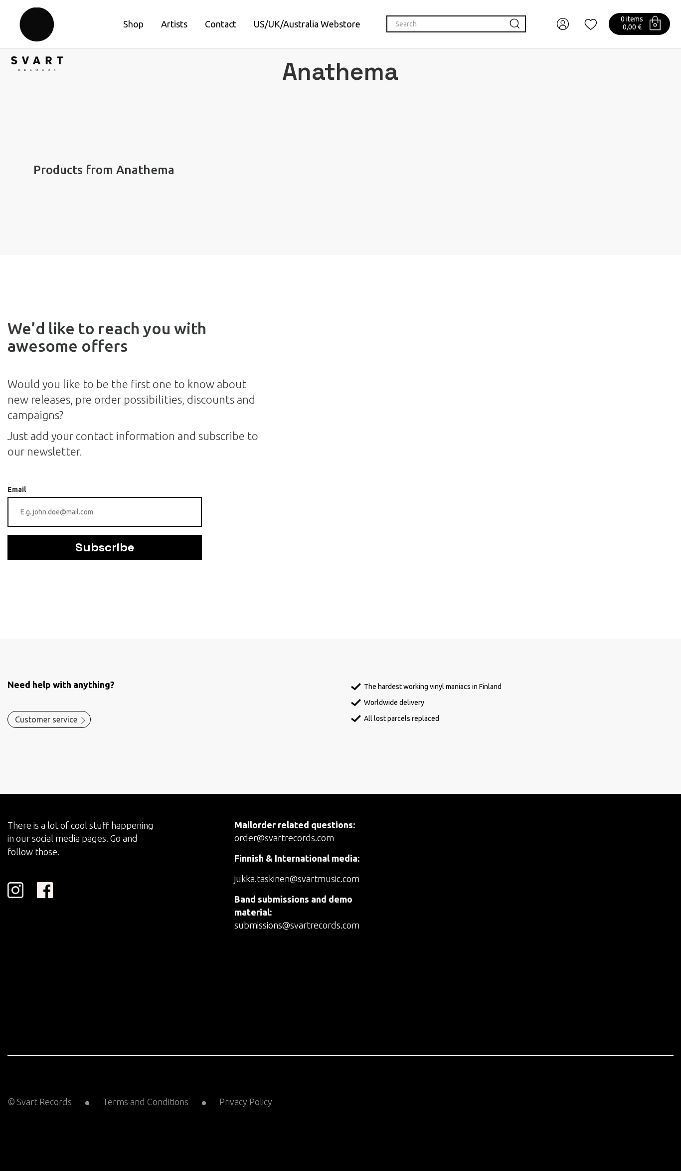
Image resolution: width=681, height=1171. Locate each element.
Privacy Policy (245, 1102)
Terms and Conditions (145, 1102)
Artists (174, 24)
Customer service (46, 719)
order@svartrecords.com (284, 838)
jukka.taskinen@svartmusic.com (296, 879)
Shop (133, 24)
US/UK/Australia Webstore (307, 24)
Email (16, 489)
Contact (220, 24)
